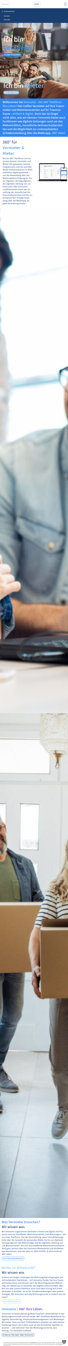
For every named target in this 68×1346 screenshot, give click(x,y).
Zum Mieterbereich (11, 1301)
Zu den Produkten (12, 54)
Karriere (7, 16)
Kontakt (7, 19)
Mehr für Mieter (11, 92)
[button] (64, 1342)
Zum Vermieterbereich (13, 1258)
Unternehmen (9, 11)
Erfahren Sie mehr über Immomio (18, 1334)
